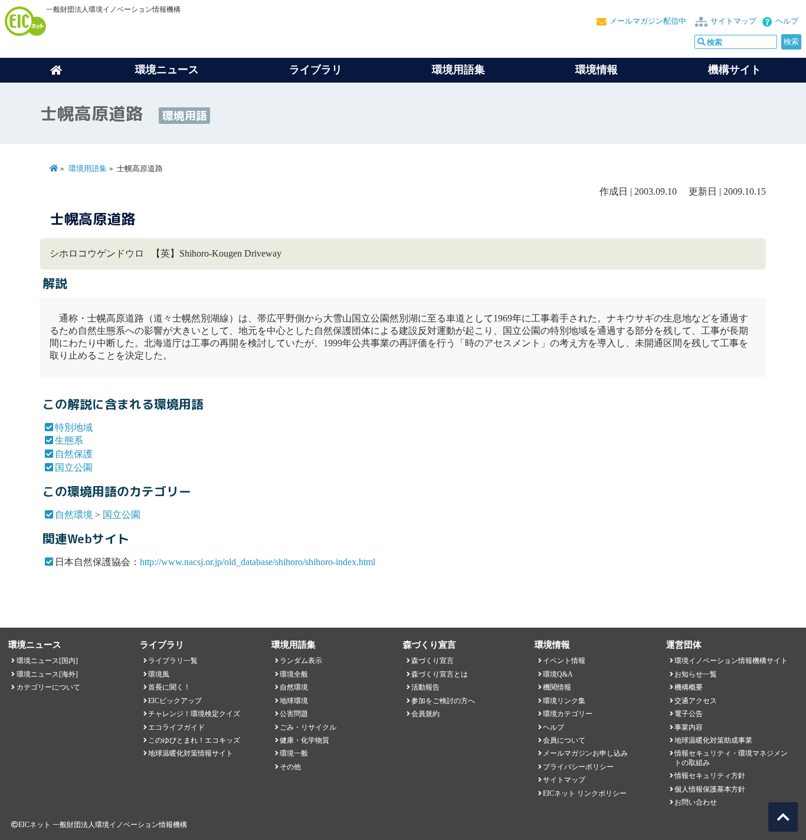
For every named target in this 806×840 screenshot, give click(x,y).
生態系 (69, 440)
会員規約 (425, 714)
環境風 (158, 674)
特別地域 (74, 427)
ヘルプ (786, 21)
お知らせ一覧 (695, 674)
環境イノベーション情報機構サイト (731, 661)
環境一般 (294, 753)
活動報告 (425, 687)
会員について (564, 740)
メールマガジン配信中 (648, 21)
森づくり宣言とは (439, 674)
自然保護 (74, 454)
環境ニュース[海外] (47, 674)
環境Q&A (558, 674)
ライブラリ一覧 (173, 661)
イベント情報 (564, 661)
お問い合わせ (695, 802)
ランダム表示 (301, 661)
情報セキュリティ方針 (709, 776)
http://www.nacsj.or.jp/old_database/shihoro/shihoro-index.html (257, 562)
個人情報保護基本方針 (709, 789)
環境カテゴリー (567, 714)
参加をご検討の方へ (443, 701)
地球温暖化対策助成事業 (713, 740)
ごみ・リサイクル (308, 727)
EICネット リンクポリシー (585, 793)
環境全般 (294, 674)
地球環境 (294, 701)
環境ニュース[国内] (47, 661)
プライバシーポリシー (578, 767)
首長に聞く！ (169, 687)
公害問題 (294, 714)
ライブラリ (315, 70)
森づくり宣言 (432, 661)
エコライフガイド (176, 727)
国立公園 (74, 467)
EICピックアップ (175, 701)
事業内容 (688, 727)
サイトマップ (733, 21)
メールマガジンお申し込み (585, 753)
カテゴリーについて (48, 687)
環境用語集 (458, 70)
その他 (290, 767)
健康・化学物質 (304, 740)
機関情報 (557, 687)
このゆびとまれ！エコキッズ (194, 740)
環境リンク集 (564, 701)
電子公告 (688, 714)
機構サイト (734, 70)
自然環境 (74, 515)
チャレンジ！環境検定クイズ (194, 714)
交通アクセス (695, 701)
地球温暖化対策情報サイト (190, 753)
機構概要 (688, 687)
